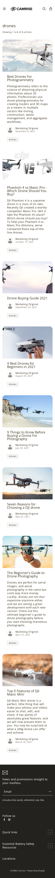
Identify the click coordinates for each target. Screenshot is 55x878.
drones (12, 139)
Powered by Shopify (36, 870)
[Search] (44, 9)
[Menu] (4, 9)
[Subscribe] (49, 791)
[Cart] (51, 9)
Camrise (22, 870)
